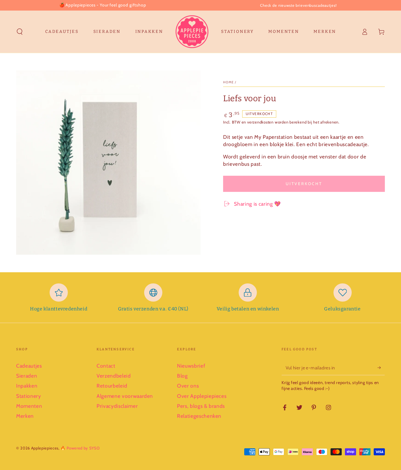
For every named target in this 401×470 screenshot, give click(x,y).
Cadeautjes (29, 366)
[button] (19, 32)
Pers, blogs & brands (201, 406)
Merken (25, 416)
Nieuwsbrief (191, 366)
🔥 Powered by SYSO (80, 448)
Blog (182, 376)
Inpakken (26, 386)
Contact (106, 366)
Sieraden (26, 376)
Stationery (28, 396)
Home (228, 82)
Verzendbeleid (114, 376)
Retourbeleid (112, 386)
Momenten (29, 406)
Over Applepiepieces (202, 396)
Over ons (188, 386)
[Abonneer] (381, 368)
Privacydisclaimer (117, 406)
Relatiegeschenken (199, 416)
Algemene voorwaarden (125, 396)
